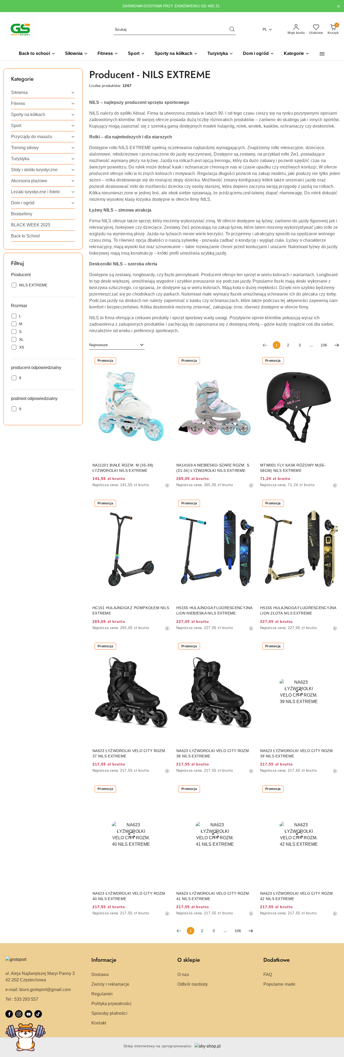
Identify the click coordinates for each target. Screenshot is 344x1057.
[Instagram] (19, 1014)
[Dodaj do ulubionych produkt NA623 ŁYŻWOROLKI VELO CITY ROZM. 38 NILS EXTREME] (247, 647)
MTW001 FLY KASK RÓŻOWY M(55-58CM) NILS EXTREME (293, 468)
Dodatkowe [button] (276, 960)
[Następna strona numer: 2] (337, 345)
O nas (183, 974)
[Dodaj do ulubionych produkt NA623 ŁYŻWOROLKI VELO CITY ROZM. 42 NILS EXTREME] (331, 789)
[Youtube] (28, 1014)
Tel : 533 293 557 (21, 999)
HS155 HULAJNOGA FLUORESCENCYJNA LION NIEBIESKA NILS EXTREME (214, 610)
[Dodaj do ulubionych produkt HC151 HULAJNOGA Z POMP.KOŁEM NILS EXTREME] (164, 504)
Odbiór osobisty (192, 984)
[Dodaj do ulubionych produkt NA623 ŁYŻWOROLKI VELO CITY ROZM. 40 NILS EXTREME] (164, 789)
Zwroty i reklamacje (110, 984)
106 (324, 345)
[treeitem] (43, 92)
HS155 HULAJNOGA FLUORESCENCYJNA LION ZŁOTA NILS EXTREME (298, 610)
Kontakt (98, 1023)
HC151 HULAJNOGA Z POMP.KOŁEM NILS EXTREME (130, 610)
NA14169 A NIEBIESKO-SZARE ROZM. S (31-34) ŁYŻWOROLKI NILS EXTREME (212, 468)
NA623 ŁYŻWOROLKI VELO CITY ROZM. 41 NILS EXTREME (213, 896)
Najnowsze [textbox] (98, 345)
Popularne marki (279, 984)
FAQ (267, 974)
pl (265, 29)
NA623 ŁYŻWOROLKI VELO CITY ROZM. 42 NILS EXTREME (297, 896)
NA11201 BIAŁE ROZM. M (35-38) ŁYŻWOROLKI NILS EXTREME (122, 468)
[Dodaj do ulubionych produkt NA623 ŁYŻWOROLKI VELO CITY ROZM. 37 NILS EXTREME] (164, 647)
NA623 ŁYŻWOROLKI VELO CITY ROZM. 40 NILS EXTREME (129, 896)
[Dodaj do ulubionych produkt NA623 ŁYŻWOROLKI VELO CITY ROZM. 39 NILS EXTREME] (331, 647)
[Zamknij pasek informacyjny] (338, 6)
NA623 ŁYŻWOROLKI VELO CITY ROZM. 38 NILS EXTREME (213, 753)
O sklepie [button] (188, 960)
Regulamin (102, 994)
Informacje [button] (103, 960)
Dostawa (100, 974)
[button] (296, 54)
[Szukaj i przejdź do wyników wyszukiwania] (232, 30)
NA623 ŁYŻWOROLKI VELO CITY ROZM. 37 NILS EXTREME (129, 753)
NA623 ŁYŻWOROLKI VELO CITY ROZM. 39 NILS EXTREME (297, 753)
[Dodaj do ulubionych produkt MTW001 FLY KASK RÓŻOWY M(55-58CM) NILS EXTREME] (331, 361)
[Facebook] (9, 1014)
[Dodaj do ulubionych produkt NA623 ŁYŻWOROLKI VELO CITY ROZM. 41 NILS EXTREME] (247, 789)
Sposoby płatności (109, 1013)
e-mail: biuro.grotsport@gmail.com (38, 989)
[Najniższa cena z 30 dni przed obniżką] (167, 485)
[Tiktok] (38, 1014)
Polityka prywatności (111, 1003)
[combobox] (117, 345)
